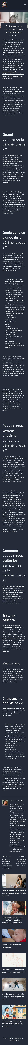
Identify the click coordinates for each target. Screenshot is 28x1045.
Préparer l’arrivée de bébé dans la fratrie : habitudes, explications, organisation (12, 920)
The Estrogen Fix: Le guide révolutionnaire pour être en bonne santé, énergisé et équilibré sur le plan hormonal (13, 74)
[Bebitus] (4, 5)
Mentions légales (14, 1040)
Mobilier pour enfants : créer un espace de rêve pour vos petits (13, 996)
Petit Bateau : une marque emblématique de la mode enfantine (12, 1023)
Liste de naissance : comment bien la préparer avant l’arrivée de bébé (14, 893)
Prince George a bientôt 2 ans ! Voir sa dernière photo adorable (21, 861)
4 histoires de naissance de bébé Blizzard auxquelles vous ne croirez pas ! (7, 862)
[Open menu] (25, 5)
